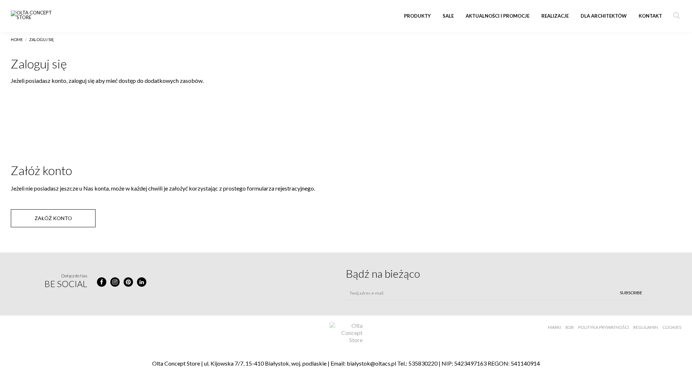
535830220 (423, 363)
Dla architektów (604, 16)
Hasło (247, 98)
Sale (448, 16)
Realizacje (555, 16)
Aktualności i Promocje (497, 16)
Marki (554, 327)
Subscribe (631, 292)
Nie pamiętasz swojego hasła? (95, 141)
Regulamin (645, 327)
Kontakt (650, 16)
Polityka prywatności (603, 327)
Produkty (417, 16)
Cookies (671, 327)
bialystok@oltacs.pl (371, 363)
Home (17, 39)
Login (17, 98)
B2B (569, 327)
